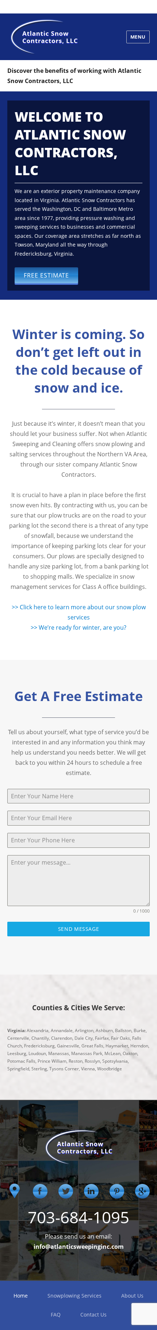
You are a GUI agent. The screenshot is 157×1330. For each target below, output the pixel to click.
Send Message (78, 928)
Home (21, 1295)
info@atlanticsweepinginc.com (79, 1247)
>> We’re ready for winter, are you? (78, 627)
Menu (138, 37)
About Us (132, 1295)
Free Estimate (46, 275)
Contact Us (93, 1314)
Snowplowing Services (74, 1295)
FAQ (56, 1314)
